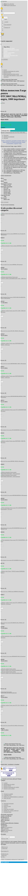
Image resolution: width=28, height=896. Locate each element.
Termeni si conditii (8, 794)
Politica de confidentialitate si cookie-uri (13, 796)
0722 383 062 (10, 4)
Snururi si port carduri (9, 788)
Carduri (5, 783)
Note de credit (7, 806)
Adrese (5, 807)
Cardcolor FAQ (7, 795)
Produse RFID (7, 785)
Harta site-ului (7, 798)
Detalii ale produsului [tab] (9, 136)
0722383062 (5, 828)
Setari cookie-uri (5, 862)
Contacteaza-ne (8, 830)
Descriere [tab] (6, 135)
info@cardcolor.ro (11, 5)
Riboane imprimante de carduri (11, 787)
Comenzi (6, 805)
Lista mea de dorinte (9, 809)
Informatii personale (9, 803)
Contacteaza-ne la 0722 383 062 (14, 132)
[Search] (2, 15)
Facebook (5, 831)
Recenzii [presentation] (6, 138)
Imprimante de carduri (9, 784)
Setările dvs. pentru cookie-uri (11, 810)
